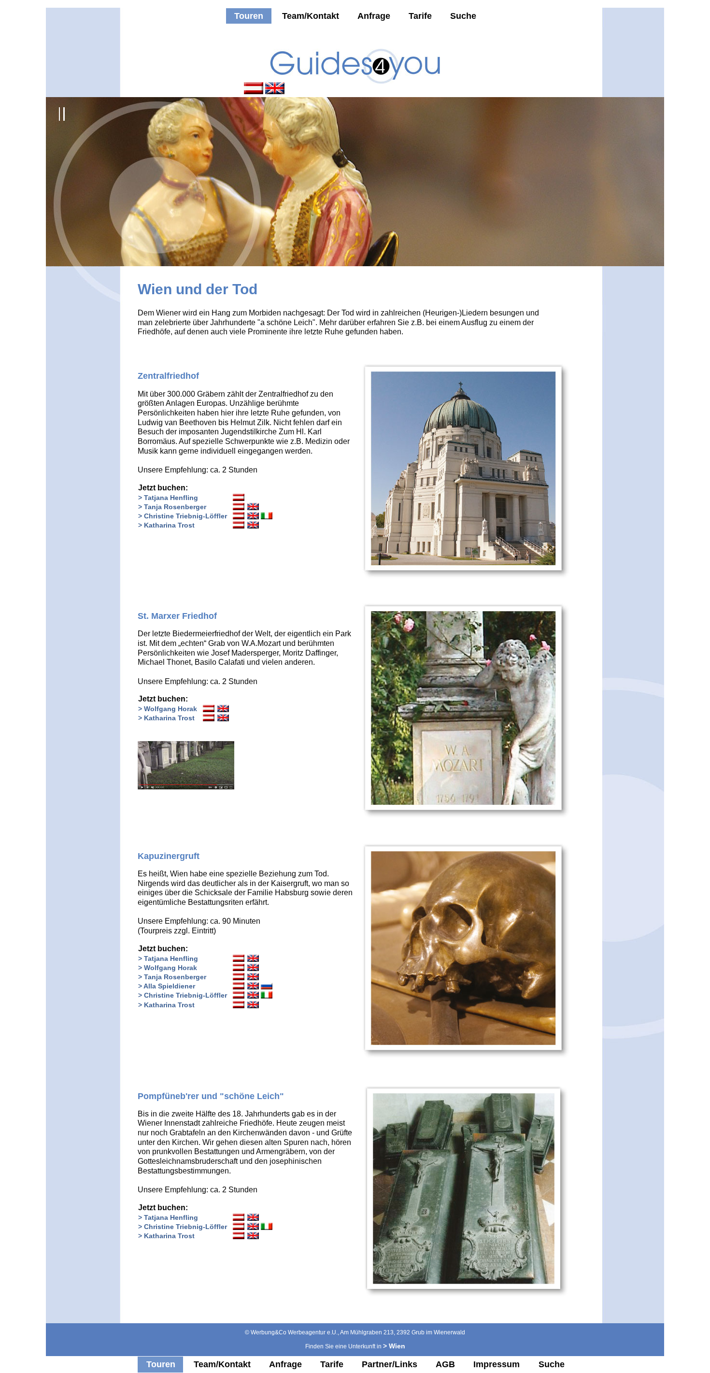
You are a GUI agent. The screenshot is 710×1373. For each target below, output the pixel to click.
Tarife (420, 16)
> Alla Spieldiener (166, 986)
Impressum (496, 1364)
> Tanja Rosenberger (172, 507)
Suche (463, 16)
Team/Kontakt (310, 16)
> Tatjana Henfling (168, 497)
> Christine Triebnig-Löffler (182, 516)
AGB (445, 1364)
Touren (248, 16)
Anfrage (373, 16)
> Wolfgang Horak (167, 709)
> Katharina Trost (166, 525)
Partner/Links (389, 1364)
